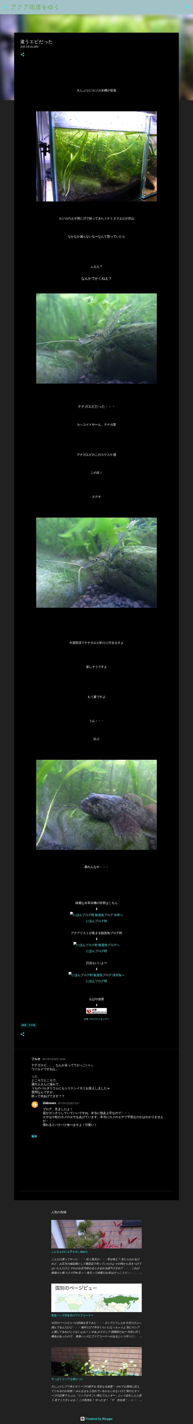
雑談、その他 (28, 1025)
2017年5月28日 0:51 (68, 1103)
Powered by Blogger (99, 1418)
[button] (22, 54)
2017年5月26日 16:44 (53, 1059)
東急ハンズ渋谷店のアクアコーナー (72, 1315)
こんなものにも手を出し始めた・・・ (73, 1251)
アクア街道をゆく (35, 6)
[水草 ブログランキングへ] (96, 1013)
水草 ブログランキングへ (96, 1019)
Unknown (49, 1103)
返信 (34, 1136)
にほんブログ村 (96, 921)
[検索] (65, 7)
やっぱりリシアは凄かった (67, 1378)
